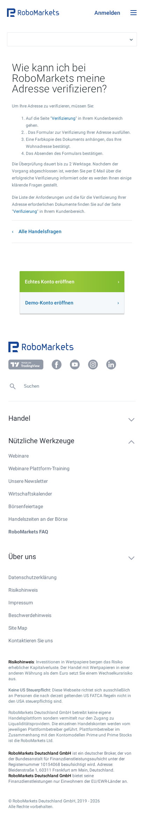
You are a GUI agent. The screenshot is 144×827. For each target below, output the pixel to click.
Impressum (20, 602)
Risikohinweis (23, 590)
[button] (49, 12)
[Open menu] (133, 12)
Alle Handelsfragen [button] (40, 231)
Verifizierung (63, 118)
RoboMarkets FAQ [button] (28, 531)
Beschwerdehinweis (29, 615)
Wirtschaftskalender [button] (30, 494)
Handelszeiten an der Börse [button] (37, 519)
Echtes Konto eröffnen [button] (49, 281)
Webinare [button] (18, 456)
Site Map (17, 628)
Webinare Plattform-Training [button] (39, 468)
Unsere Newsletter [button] (28, 481)
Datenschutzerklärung (32, 577)
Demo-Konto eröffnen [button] (49, 303)
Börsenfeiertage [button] (25, 506)
